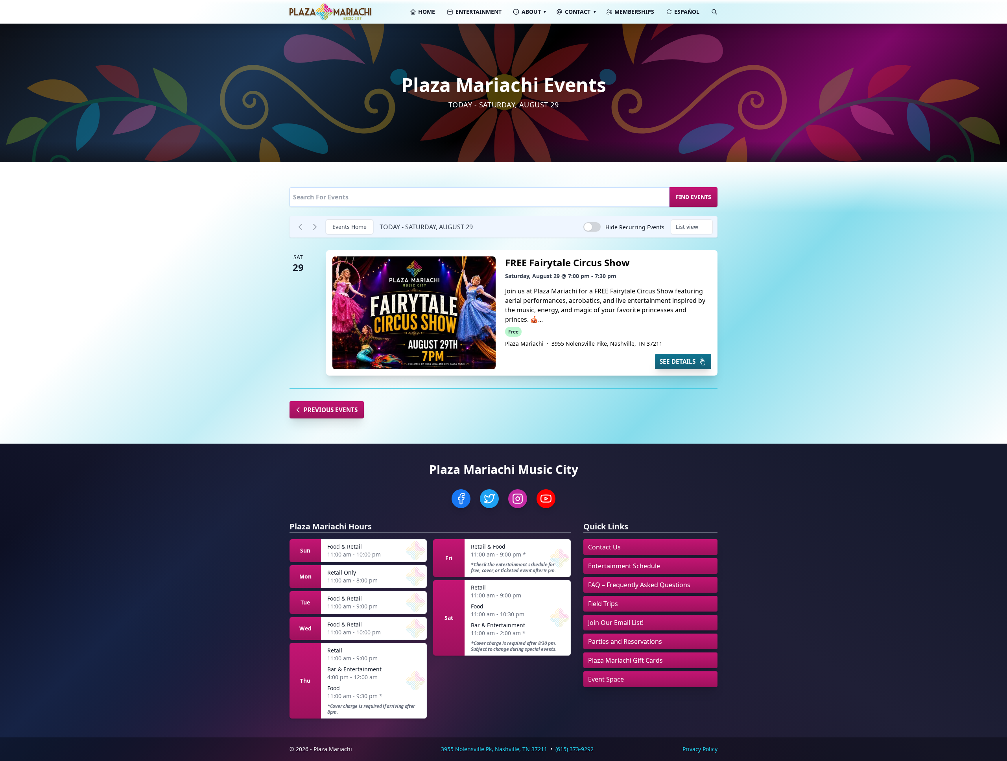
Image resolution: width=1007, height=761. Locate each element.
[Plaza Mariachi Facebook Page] (461, 498)
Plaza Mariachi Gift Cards (625, 660)
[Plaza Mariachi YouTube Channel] (546, 498)
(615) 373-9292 (574, 749)
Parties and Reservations (625, 641)
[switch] (592, 227)
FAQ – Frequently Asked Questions (639, 584)
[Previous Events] (300, 227)
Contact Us (604, 547)
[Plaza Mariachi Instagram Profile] (517, 498)
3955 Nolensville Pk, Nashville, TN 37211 (494, 749)
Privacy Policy (699, 749)
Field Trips (603, 603)
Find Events (693, 197)
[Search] (714, 12)
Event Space (606, 679)
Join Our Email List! (616, 622)
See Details (677, 361)
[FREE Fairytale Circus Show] (414, 312)
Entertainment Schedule (624, 566)
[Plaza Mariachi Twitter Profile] (489, 498)
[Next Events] (314, 227)
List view (687, 226)
